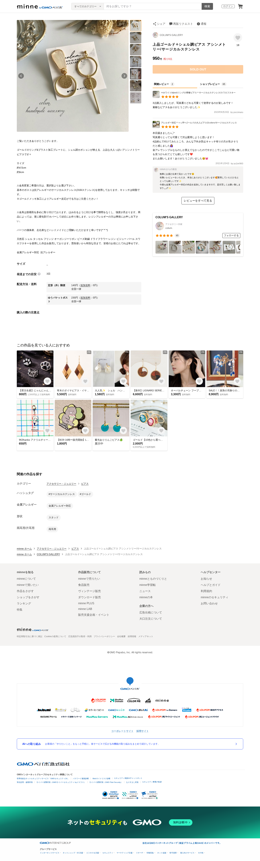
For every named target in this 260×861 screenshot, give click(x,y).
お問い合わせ (209, 603)
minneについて (26, 578)
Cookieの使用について (55, 636)
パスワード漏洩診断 (81, 778)
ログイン (228, 6)
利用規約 (206, 591)
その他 (200, 853)
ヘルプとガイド (211, 584)
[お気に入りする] (237, 37)
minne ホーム (24, 548)
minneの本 (146, 597)
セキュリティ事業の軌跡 (152, 782)
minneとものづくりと (153, 578)
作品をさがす (25, 591)
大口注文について (150, 618)
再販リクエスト (183, 23)
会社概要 (121, 636)
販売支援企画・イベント (93, 614)
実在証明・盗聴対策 (25, 782)
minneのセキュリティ (214, 597)
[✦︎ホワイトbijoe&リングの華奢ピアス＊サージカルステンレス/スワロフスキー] (194, 96)
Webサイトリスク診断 (101, 778)
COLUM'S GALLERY (171, 35)
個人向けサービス (187, 853)
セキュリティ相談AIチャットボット (128, 778)
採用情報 (132, 636)
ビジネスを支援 (92, 853)
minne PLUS (86, 603)
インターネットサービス (49, 853)
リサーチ (139, 853)
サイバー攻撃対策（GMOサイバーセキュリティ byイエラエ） (61, 782)
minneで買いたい (28, 584)
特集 (19, 609)
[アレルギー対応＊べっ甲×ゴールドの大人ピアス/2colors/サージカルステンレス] (195, 127)
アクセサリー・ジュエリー (61, 483)
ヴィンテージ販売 (89, 591)
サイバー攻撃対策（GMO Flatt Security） (105, 782)
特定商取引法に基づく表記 (29, 636)
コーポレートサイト (122, 730)
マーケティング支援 (124, 853)
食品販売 (83, 584)
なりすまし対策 (132, 782)
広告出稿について (150, 612)
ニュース (145, 591)
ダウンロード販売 (89, 597)
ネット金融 (161, 853)
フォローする (231, 235)
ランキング (24, 603)
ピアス (85, 483)
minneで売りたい (89, 578)
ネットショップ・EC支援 (73, 853)
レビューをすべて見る (198, 200)
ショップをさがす (28, 597)
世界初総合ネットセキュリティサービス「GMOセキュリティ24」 (43, 778)
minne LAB (85, 608)
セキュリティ (107, 853)
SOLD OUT (198, 69)
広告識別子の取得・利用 (80, 636)
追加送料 (85, 285)
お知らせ (206, 578)
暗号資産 (173, 853)
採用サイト (142, 730)
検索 (207, 6)
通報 (203, 23)
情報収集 (150, 853)
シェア (161, 23)
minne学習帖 (147, 584)
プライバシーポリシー (104, 636)
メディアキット (145, 636)
